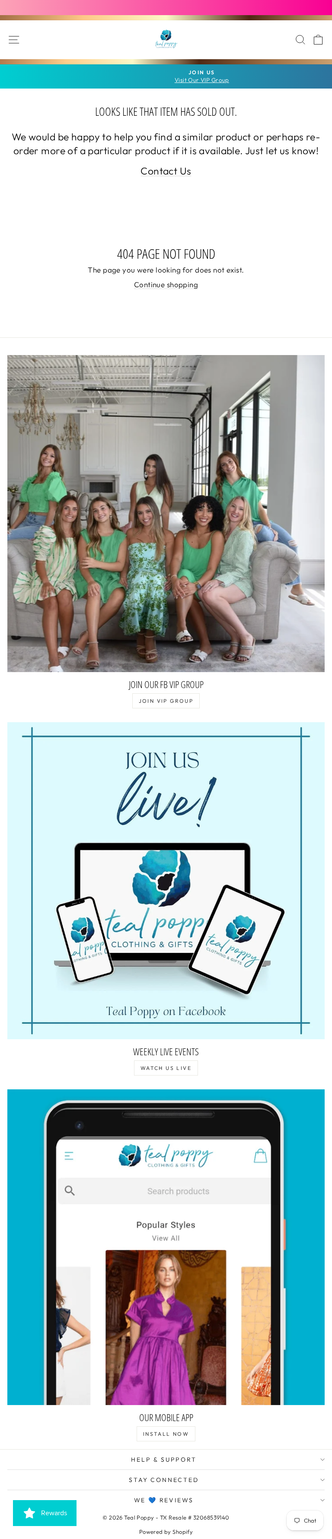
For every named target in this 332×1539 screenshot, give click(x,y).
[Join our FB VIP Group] (166, 513)
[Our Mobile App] (166, 1247)
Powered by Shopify (166, 1531)
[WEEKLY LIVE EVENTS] (166, 880)
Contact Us (165, 171)
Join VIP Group (166, 701)
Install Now (166, 1434)
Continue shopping (166, 284)
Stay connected (163, 1480)
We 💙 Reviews (164, 1500)
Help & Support (163, 1459)
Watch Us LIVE (166, 1068)
